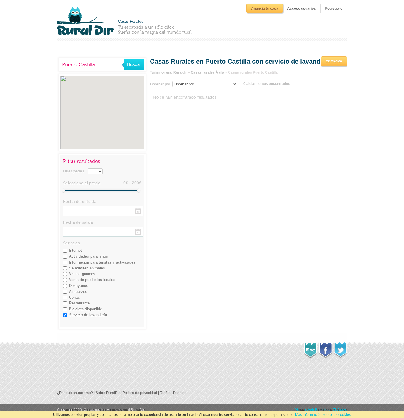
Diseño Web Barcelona (313, 410)
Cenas (74, 297)
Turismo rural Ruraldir (168, 72)
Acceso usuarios (301, 9)
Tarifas (165, 393)
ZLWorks (340, 410)
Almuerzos (78, 291)
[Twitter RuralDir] (340, 348)
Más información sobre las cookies (323, 415)
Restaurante (79, 303)
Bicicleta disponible (85, 309)
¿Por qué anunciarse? (75, 393)
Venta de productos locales (92, 279)
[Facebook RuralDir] (325, 348)
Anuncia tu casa (264, 9)
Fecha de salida (78, 222)
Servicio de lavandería (88, 315)
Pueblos (179, 393)
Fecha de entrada (79, 201)
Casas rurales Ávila (207, 72)
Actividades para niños (88, 256)
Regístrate (333, 9)
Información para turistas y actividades (102, 262)
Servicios (71, 243)
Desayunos (78, 285)
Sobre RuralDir (108, 393)
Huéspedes (73, 171)
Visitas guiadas (82, 274)
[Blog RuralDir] (310, 348)
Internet (75, 250)
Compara (334, 61)
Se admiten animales (87, 268)
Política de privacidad (139, 393)
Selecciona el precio (82, 182)
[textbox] (92, 64)
